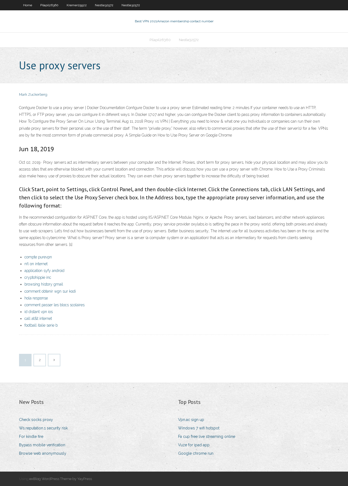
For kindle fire (31, 436)
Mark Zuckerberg (33, 94)
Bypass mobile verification (42, 445)
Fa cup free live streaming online (206, 436)
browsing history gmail (43, 284)
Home (27, 5)
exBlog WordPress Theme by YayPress (60, 479)
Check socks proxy (36, 419)
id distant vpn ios (38, 311)
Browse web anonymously (42, 453)
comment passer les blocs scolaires (54, 305)
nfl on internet (36, 264)
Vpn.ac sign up (191, 419)
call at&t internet (38, 318)
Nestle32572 (104, 5)
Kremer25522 (77, 5)
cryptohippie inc (37, 277)
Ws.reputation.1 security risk (43, 428)
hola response (36, 298)
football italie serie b (41, 325)
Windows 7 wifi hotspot (198, 428)
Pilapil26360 (49, 5)
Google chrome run (195, 453)
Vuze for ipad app (194, 445)
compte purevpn (38, 257)
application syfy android (44, 270)
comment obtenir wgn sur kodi (50, 291)
